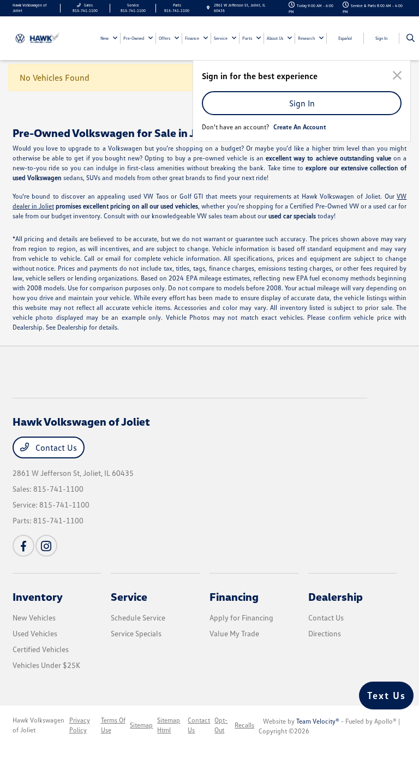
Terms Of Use (113, 725)
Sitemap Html (168, 725)
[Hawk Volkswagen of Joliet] (42, 37)
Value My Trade (234, 633)
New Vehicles (34, 617)
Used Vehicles (35, 633)
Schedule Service (138, 617)
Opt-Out (221, 725)
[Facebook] (23, 546)
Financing (234, 596)
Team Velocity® (317, 721)
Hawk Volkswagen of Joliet (38, 725)
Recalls (244, 725)
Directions (324, 633)
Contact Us (55, 447)
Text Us (386, 695)
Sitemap (141, 725)
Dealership (335, 596)
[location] (208, 7)
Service (129, 596)
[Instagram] (46, 546)
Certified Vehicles (41, 649)
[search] (410, 38)
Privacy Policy (79, 725)
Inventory (38, 596)
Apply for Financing (241, 617)
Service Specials (136, 633)
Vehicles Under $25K (46, 665)
